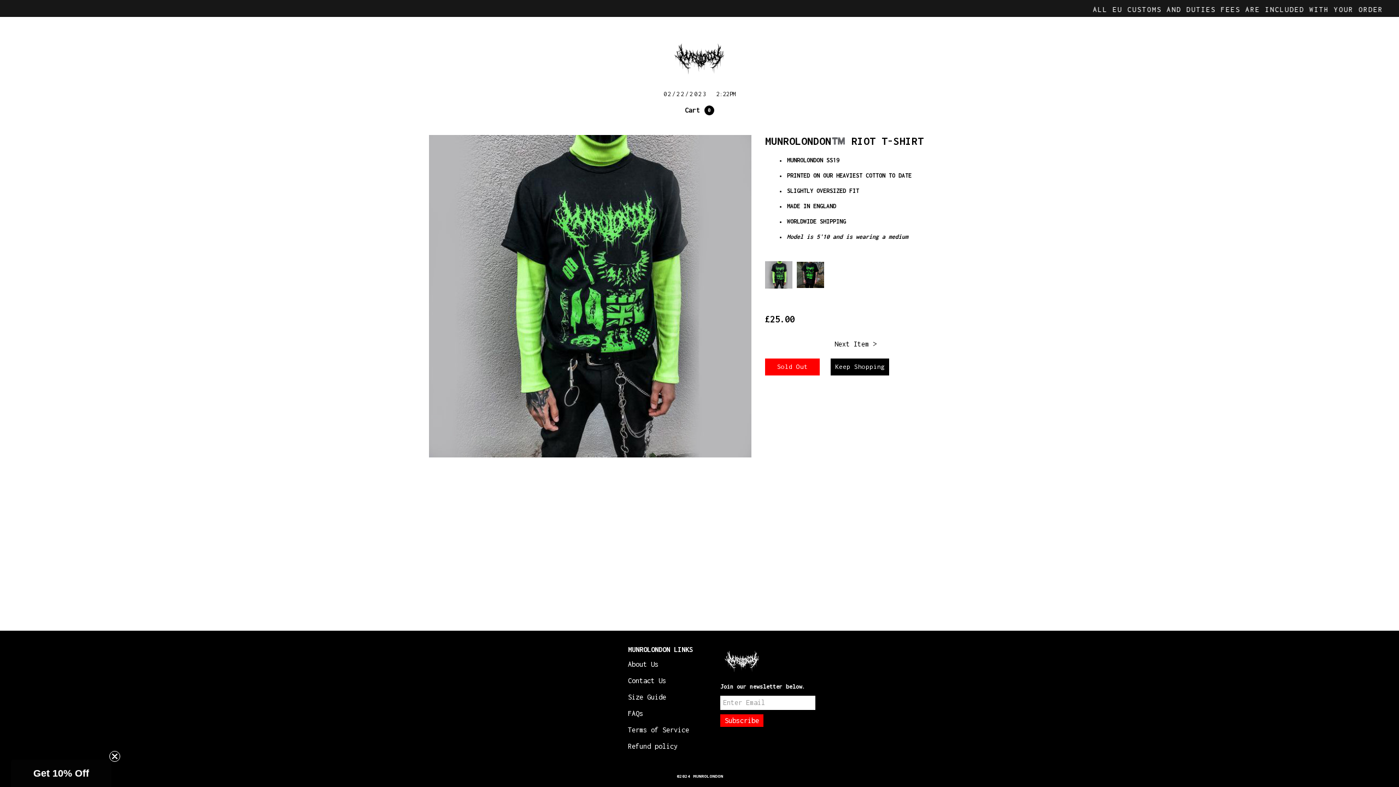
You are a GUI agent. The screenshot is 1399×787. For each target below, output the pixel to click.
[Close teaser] (114, 756)
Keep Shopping (860, 366)
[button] (699, 110)
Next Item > (855, 344)
